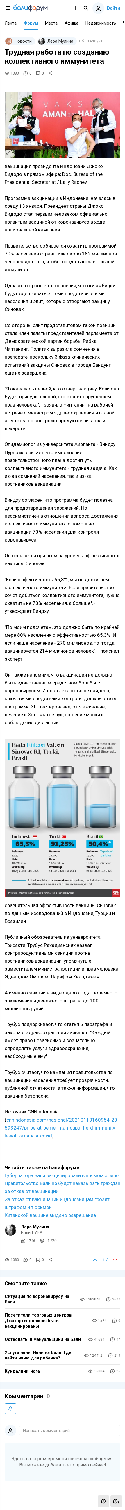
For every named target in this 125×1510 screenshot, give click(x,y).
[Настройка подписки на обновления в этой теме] (10, 1408)
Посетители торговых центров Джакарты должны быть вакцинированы (38, 1320)
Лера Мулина (35, 1226)
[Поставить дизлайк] (115, 1260)
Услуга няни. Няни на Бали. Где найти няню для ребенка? (38, 1355)
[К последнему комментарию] (116, 1501)
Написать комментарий (46, 1430)
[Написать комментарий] (103, 1501)
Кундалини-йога (22, 1371)
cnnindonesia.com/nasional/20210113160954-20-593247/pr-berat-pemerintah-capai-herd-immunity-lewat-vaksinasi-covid (62, 1128)
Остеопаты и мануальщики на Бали (43, 1339)
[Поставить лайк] (95, 1260)
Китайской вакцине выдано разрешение (50, 1215)
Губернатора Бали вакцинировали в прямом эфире (62, 1175)
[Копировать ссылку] (50, 73)
